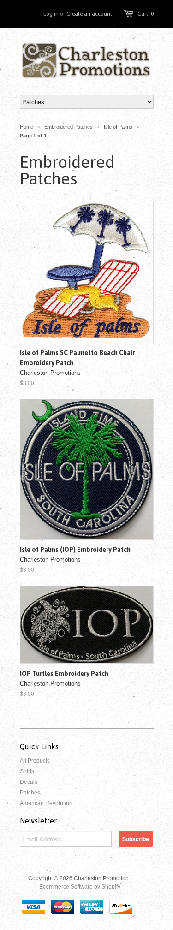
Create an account (89, 14)
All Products (35, 761)
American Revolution (46, 803)
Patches (30, 792)
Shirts (27, 771)
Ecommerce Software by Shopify (79, 886)
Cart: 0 (145, 14)
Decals (28, 782)
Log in (51, 14)
